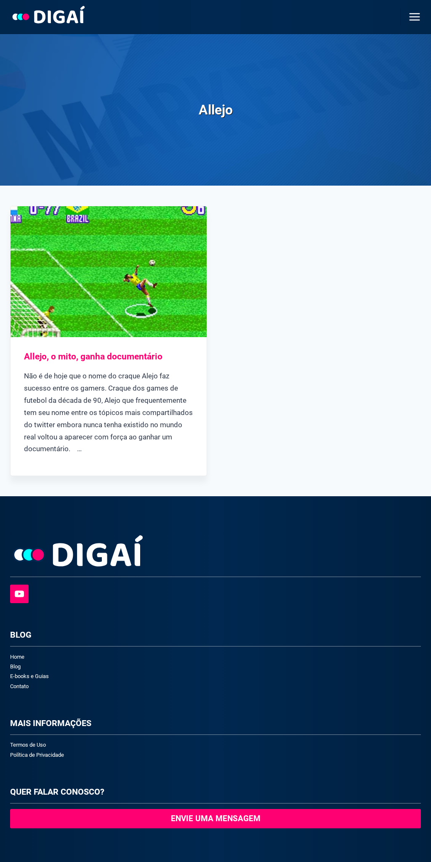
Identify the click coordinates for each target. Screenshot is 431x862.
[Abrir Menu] (413, 16)
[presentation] (109, 271)
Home (17, 657)
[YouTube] (19, 594)
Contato (19, 686)
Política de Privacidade (37, 755)
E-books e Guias (29, 676)
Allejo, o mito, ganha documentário (93, 356)
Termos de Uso (28, 745)
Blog (15, 666)
